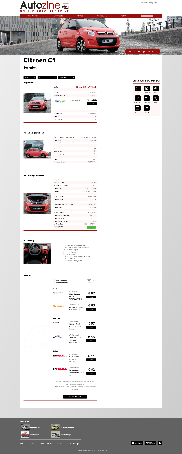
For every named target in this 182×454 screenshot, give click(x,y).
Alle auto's (32, 16)
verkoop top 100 (54, 444)
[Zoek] (154, 15)
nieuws (68, 444)
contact (24, 444)
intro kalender (37, 444)
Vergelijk (102, 16)
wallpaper (78, 444)
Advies (80, 16)
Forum (124, 16)
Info (92, 103)
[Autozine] (91, 6)
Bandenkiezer (75, 396)
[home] (159, 444)
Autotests (58, 16)
